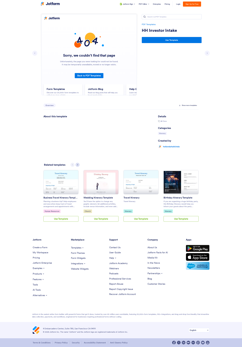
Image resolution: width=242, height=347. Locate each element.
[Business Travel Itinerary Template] (61, 182)
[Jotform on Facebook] (174, 342)
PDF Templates (149, 24)
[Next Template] (207, 53)
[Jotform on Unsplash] (207, 342)
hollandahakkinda (171, 146)
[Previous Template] (34, 53)
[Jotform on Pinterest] (198, 342)
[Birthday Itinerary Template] (181, 182)
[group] (61, 198)
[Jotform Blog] (193, 342)
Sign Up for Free (192, 4)
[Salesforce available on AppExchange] (197, 266)
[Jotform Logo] (50, 4)
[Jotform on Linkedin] (183, 342)
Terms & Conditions (42, 342)
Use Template (171, 40)
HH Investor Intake (159, 30)
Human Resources (52, 211)
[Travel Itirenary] (141, 182)
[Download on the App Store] (197, 257)
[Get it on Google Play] (197, 248)
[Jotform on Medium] (188, 342)
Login (178, 4)
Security (76, 342)
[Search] (144, 16)
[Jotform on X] (179, 342)
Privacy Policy (61, 342)
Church (88, 211)
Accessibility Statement (95, 342)
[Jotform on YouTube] (203, 342)
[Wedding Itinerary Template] (101, 182)
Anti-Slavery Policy (119, 342)
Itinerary (163, 133)
